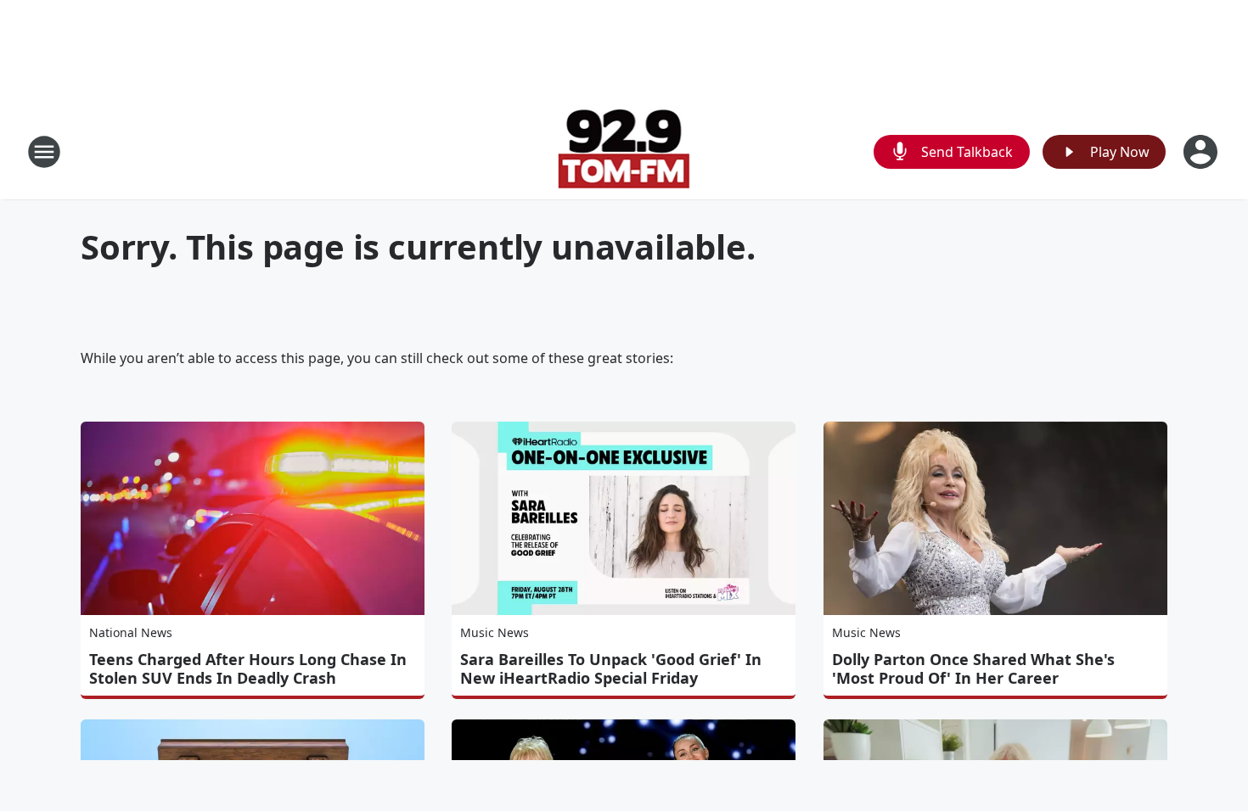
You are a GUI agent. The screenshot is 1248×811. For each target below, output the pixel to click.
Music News (494, 632)
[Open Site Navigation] (44, 152)
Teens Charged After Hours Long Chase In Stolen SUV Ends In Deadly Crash (248, 668)
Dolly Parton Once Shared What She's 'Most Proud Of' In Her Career (973, 668)
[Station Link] (624, 151)
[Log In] (1202, 152)
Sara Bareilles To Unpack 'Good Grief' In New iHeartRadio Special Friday (611, 668)
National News (130, 632)
